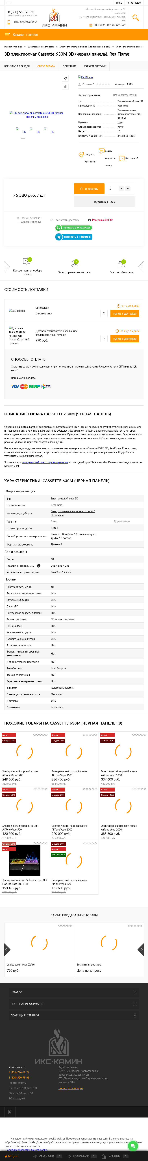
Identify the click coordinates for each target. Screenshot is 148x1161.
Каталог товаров (25, 34)
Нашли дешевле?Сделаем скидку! (29, 219)
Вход (119, 2)
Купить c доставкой (124, 313)
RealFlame (122, 105)
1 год (120, 122)
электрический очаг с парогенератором (45, 462)
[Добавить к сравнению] (65, 86)
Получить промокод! (90, 158)
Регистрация (134, 2)
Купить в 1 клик (104, 201)
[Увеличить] (37, 115)
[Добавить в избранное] (65, 78)
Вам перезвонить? (25, 21)
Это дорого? (131, 158)
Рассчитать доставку (67, 219)
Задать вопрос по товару (110, 158)
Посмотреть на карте (70, 1088)
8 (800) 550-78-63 (21, 12)
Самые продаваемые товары (74, 915)
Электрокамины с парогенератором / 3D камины (129, 114)
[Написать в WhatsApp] (74, 230)
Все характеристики (125, 94)
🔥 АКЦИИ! (11, 1156)
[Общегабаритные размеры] (38, 566)
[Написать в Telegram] (74, 240)
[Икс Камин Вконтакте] (10, 1112)
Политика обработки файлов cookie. (26, 1149)
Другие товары (122, 521)
